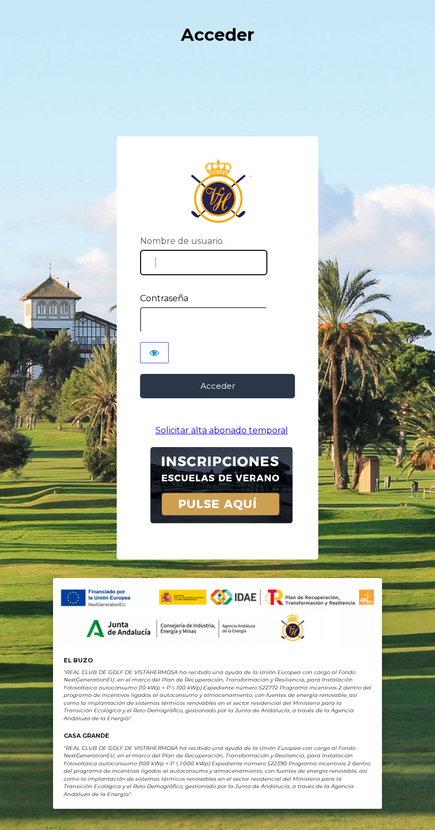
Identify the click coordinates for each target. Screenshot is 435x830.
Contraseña (164, 298)
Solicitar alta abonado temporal (221, 430)
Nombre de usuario (181, 241)
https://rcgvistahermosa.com (218, 191)
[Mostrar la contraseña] (154, 352)
